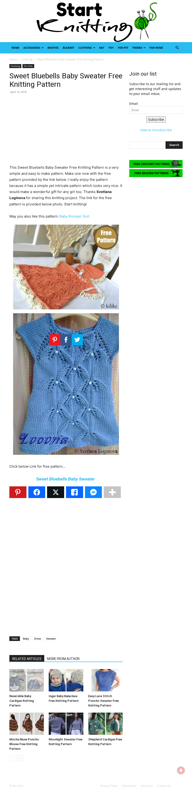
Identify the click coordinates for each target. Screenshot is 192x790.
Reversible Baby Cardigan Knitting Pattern (21, 700)
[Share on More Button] (112, 492)
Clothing (85, 47)
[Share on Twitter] (55, 492)
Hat (101, 47)
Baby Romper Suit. (74, 216)
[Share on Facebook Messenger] (93, 492)
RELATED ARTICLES (26, 659)
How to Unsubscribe (156, 130)
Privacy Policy (109, 786)
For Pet (123, 47)
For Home (156, 47)
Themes (137, 47)
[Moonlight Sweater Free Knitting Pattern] (66, 723)
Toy (111, 47)
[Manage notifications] (181, 770)
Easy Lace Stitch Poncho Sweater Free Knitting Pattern (103, 700)
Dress (37, 638)
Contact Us (164, 786)
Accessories (31, 47)
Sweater (51, 638)
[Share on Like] (74, 492)
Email (133, 103)
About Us (147, 786)
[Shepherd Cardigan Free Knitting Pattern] (105, 723)
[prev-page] (12, 758)
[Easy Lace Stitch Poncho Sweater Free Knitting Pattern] (105, 680)
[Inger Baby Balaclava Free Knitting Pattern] (66, 680)
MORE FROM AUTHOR (63, 659)
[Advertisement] (66, 131)
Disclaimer (129, 786)
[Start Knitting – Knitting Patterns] (96, 21)
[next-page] (20, 758)
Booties (53, 47)
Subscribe (156, 119)
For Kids (28, 66)
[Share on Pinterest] (17, 492)
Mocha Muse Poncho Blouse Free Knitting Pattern (24, 744)
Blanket (68, 47)
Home (15, 47)
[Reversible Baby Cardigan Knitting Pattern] (26, 680)
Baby (26, 638)
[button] (177, 48)
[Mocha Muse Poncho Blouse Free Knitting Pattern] (26, 723)
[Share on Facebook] (36, 492)
